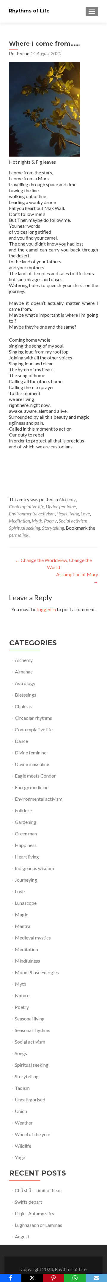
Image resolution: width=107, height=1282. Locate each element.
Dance (21, 741)
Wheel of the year (33, 1134)
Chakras (23, 706)
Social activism (73, 520)
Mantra (22, 926)
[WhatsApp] (75, 1278)
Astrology (25, 683)
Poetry (50, 520)
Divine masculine (32, 764)
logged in (46, 609)
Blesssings (25, 694)
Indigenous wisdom (34, 868)
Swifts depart (28, 1202)
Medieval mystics (33, 937)
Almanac (24, 671)
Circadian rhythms (33, 718)
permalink (19, 535)
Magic (21, 914)
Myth (37, 520)
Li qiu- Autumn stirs (34, 1213)
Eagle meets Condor (35, 775)
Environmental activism (32, 513)
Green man (26, 833)
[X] (32, 1278)
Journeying (26, 880)
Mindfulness (27, 961)
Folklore (23, 810)
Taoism (22, 1088)
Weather (24, 1122)
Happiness (26, 845)
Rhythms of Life (29, 11)
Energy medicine (31, 787)
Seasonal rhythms (32, 1030)
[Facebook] (10, 1278)
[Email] (96, 1278)
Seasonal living (30, 1018)
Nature (22, 995)
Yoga (20, 1157)
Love (85, 513)
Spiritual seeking (24, 528)
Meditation (19, 520)
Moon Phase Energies (37, 972)
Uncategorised (30, 1099)
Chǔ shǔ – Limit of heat (38, 1190)
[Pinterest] (53, 1278)
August (22, 1236)
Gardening (25, 822)
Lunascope (26, 903)
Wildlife (23, 1146)
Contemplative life (26, 506)
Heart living (67, 513)
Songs (21, 1053)
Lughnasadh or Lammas (38, 1225)
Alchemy (67, 499)
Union (21, 1111)
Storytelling (53, 528)
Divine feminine (61, 506)
